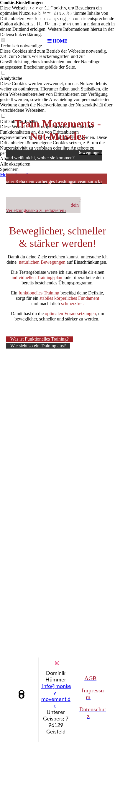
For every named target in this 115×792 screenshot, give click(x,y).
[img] (57, 18)
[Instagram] (57, 662)
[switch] (3, 72)
